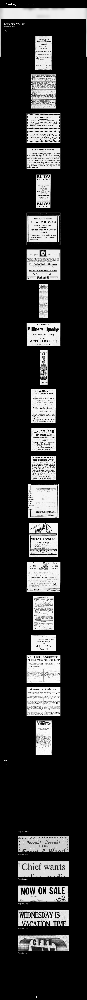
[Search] (37, 4)
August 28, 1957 (23, 953)
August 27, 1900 (23, 854)
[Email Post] (5, 761)
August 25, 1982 (23, 879)
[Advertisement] (43, 806)
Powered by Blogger (45, 997)
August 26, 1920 (23, 928)
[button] (5, 30)
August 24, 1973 (23, 904)
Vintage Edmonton (20, 4)
